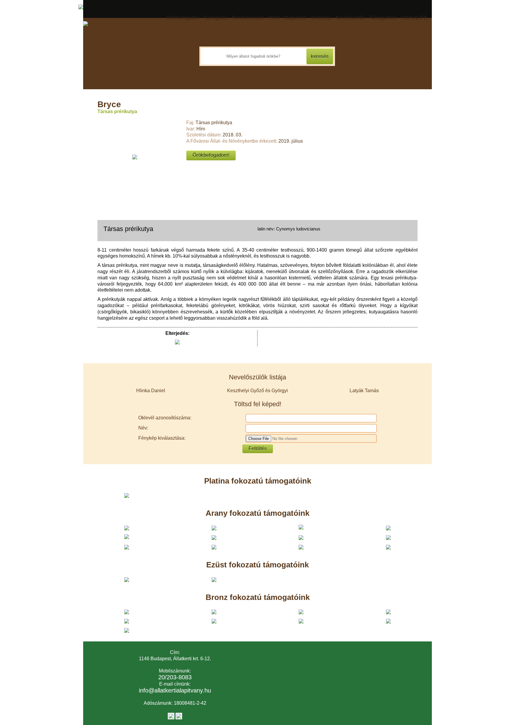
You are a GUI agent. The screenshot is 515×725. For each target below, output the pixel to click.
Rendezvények (248, 17)
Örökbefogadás (183, 17)
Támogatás (215, 17)
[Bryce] (134, 157)
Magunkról (295, 17)
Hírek (274, 17)
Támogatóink (383, 17)
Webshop (321, 17)
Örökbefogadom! (211, 155)
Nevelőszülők (350, 17)
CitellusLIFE (414, 17)
